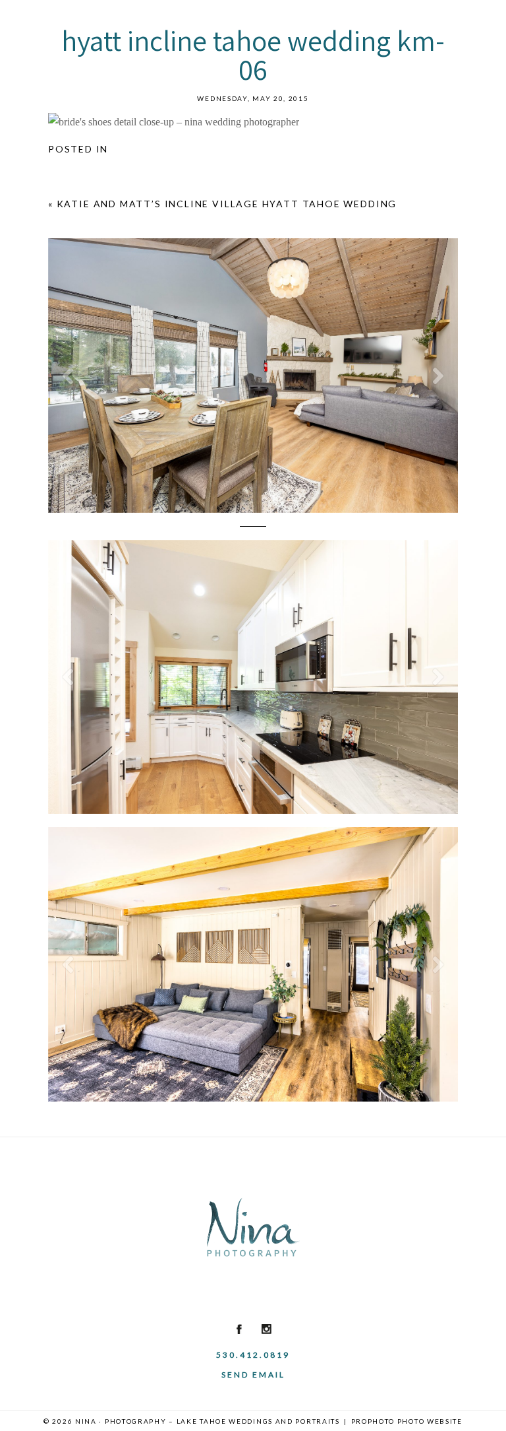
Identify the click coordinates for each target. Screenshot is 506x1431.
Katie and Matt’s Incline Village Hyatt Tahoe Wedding (227, 203)
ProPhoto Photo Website (407, 1421)
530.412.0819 (253, 1355)
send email (253, 1375)
